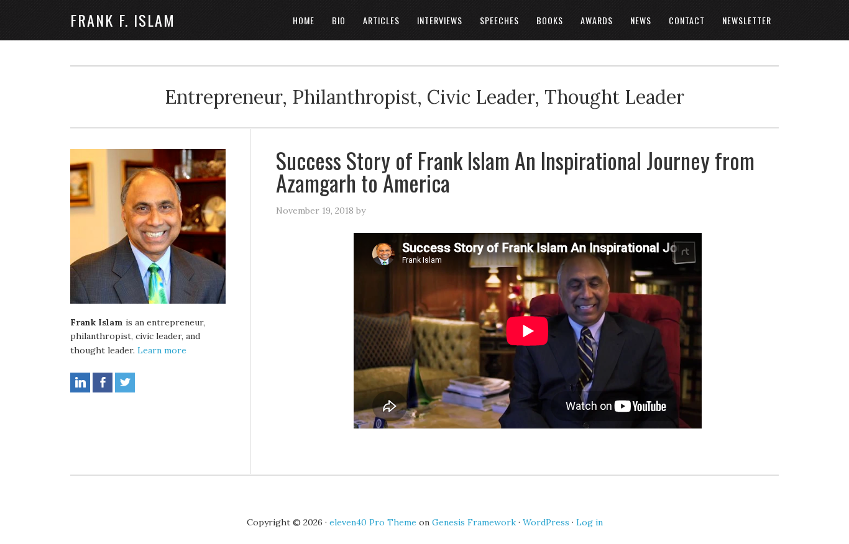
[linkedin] (80, 382)
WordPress (546, 522)
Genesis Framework (474, 522)
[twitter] (125, 382)
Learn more (161, 350)
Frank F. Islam (122, 20)
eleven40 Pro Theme (372, 522)
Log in (589, 522)
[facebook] (102, 382)
